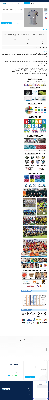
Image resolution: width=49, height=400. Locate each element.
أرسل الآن (30, 377)
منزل (13, 3)
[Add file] (47, 399)
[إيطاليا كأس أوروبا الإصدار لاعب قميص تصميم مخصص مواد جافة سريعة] (33, 17)
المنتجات (15, 3)
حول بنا (18, 3)
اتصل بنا (21, 3)
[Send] (34, 399)
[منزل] (5, 3)
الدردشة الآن (16, 23)
